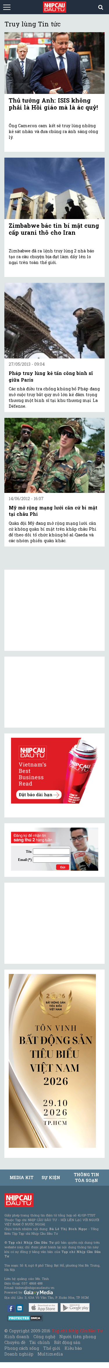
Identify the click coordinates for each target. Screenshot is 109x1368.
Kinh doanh (16, 1336)
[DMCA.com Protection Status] (25, 1317)
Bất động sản (67, 1342)
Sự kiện (51, 1177)
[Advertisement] (52, 923)
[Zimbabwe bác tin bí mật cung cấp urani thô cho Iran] (54, 188)
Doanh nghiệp (18, 1354)
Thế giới (51, 1348)
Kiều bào (73, 1348)
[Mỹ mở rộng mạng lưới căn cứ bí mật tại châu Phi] (54, 455)
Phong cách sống (21, 1348)
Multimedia (50, 1354)
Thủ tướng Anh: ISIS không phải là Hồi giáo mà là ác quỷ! (53, 103)
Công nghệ (44, 1336)
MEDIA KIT (21, 1177)
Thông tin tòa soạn (86, 1177)
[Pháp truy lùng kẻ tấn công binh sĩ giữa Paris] (54, 320)
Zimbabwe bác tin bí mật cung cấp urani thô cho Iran (54, 229)
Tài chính (39, 1342)
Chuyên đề (14, 1342)
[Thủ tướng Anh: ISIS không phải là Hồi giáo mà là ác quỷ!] (54, 63)
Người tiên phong (77, 1336)
